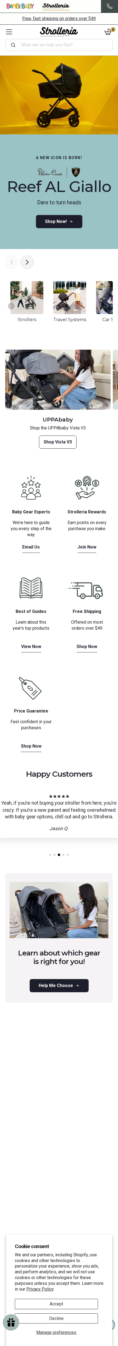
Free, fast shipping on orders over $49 (59, 18)
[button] (107, 309)
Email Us (31, 547)
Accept (56, 1304)
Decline (56, 1318)
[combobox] (61, 45)
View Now (31, 646)
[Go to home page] (59, 32)
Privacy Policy (40, 1289)
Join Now (86, 547)
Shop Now (87, 646)
